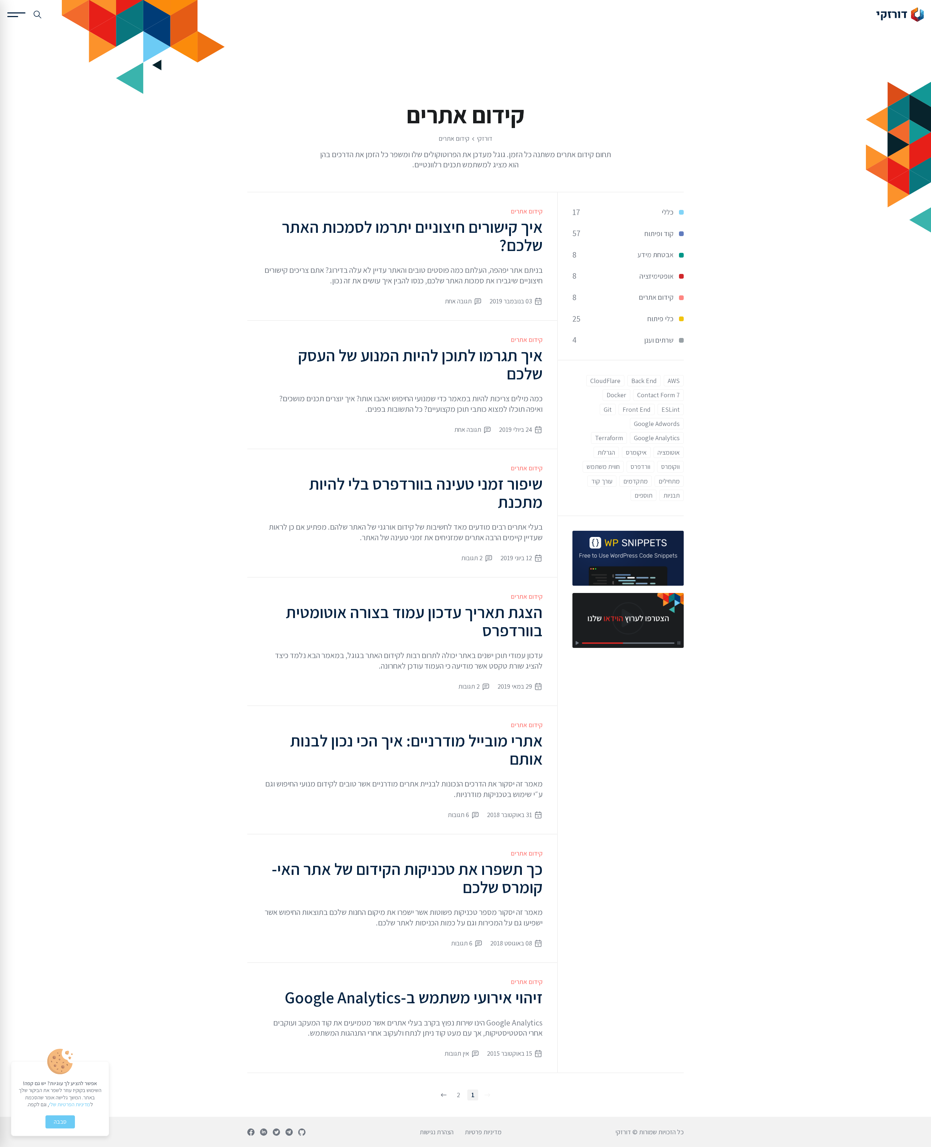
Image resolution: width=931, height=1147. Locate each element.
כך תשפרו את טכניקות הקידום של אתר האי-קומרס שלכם (407, 878)
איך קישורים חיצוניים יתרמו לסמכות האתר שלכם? (412, 236)
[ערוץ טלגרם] (289, 1132)
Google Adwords (657, 423)
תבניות (671, 495)
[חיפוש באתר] (37, 14)
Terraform (609, 438)
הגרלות (606, 452)
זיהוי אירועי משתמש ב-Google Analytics (414, 997)
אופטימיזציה (656, 276)
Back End (644, 381)
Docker (616, 395)
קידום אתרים (527, 211)
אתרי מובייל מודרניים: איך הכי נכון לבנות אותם (416, 749)
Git (608, 409)
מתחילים (669, 481)
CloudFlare (605, 381)
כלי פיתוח (660, 318)
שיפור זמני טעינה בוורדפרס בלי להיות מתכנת (426, 493)
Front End (637, 409)
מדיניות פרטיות (483, 1132)
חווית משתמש (603, 466)
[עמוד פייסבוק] (251, 1132)
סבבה (60, 1122)
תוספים (643, 495)
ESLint (671, 409)
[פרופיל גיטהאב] (301, 1132)
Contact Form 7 (658, 395)
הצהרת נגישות (436, 1132)
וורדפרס (640, 466)
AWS (674, 381)
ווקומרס (670, 466)
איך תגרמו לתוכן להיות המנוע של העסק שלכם (420, 364)
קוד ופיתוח (659, 233)
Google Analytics (657, 438)
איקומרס (636, 452)
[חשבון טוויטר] (276, 1132)
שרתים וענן (659, 340)
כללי (668, 212)
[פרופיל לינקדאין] (263, 1132)
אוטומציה (669, 452)
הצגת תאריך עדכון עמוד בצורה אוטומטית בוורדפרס (414, 621)
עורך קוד (601, 481)
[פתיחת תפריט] (16, 14)
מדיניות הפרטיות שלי (69, 1104)
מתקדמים (635, 481)
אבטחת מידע (656, 254)
